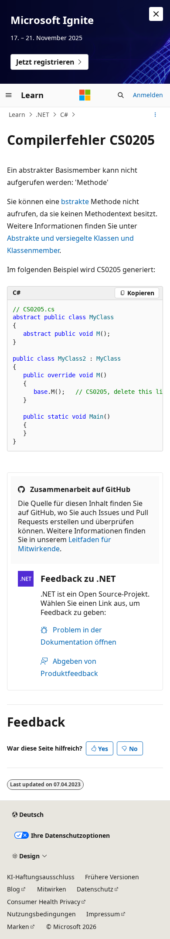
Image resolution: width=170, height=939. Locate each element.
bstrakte (75, 201)
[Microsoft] (85, 95)
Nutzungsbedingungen (41, 914)
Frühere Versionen (112, 877)
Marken (18, 926)
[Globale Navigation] (8, 95)
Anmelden (148, 95)
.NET (42, 114)
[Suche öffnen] (120, 95)
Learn (17, 114)
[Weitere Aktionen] (155, 115)
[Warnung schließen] (156, 14)
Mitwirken (51, 889)
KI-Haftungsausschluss (41, 877)
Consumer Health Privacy (43, 902)
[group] (85, 376)
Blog (13, 889)
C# (64, 114)
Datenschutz (95, 889)
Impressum (103, 914)
